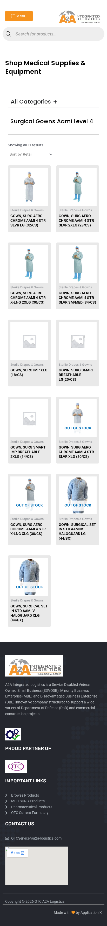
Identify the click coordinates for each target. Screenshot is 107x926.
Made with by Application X (78, 912)
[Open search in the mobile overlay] (53, 34)
